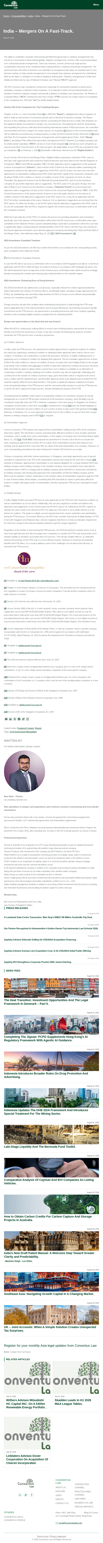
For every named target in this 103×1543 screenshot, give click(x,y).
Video (59, 1495)
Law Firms (80, 1499)
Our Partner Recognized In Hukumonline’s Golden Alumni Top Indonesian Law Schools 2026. (51, 928)
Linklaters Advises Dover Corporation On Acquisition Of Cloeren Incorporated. (27, 1459)
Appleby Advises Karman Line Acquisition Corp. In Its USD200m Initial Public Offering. (47, 951)
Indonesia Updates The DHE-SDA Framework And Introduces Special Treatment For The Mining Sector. (46, 1111)
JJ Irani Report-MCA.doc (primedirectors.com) (38, 581)
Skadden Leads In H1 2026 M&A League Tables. (73, 1401)
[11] (95, 409)
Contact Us (62, 1503)
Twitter (26, 1495)
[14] (94, 460)
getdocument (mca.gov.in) (30, 645)
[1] (44, 114)
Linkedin (20, 1495)
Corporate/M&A (18, 16)
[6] (39, 150)
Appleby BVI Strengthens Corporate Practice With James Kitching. (38, 962)
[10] (69, 405)
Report (38, 728)
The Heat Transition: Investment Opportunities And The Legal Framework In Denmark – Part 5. (46, 1001)
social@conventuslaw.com (70, 1523)
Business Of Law (84, 1503)
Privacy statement (58, 1536)
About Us (61, 1487)
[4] (67, 144)
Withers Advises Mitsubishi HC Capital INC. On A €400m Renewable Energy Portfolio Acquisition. (25, 1405)
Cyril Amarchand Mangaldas (23, 732)
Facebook (32, 1495)
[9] (45, 405)
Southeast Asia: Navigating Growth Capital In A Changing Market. (49, 1294)
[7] (53, 233)
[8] (74, 233)
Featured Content (25, 728)
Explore (60, 1491)
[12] (41, 415)
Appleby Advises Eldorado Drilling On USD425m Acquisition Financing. (40, 940)
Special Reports (84, 1507)
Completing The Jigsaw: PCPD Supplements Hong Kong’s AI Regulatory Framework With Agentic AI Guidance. (46, 1038)
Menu (96, 5)
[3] (93, 134)
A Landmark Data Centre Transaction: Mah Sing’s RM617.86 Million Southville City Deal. (48, 917)
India (30, 16)
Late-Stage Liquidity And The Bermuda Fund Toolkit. (40, 1146)
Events (60, 1499)
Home (6, 16)
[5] (19, 150)
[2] (65, 130)
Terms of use (42, 1536)
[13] (19, 439)
